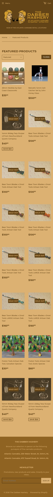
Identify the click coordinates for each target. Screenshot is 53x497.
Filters (46, 57)
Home (4, 37)
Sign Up (46, 481)
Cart (49, 3)
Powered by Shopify (38, 492)
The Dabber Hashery (19, 492)
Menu (7, 3)
